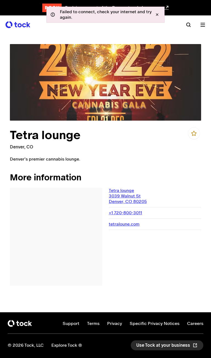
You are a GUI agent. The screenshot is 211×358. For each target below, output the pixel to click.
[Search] (188, 25)
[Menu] (203, 25)
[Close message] (157, 14)
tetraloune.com (124, 224)
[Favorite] (194, 133)
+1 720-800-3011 (125, 212)
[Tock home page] (17, 24)
